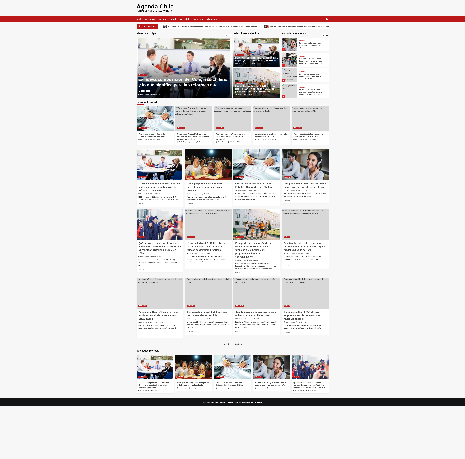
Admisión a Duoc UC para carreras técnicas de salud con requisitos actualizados (230, 136)
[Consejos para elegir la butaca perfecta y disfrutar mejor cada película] (186, 68)
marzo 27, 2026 (302, 190)
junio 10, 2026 (253, 63)
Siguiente (238, 344)
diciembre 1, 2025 (235, 142)
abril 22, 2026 (156, 139)
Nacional (162, 19)
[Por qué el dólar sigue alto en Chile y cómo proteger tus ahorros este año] (305, 164)
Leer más (141, 204)
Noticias (198, 19)
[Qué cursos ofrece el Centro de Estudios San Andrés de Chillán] (155, 118)
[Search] (327, 19)
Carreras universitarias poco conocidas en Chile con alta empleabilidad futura (311, 61)
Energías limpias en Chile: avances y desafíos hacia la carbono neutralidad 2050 (310, 76)
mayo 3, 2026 (159, 94)
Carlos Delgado (147, 94)
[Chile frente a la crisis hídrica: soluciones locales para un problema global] (289, 91)
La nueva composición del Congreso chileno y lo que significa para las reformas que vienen (159, 187)
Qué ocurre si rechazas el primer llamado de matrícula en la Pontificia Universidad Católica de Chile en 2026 (168, 26)
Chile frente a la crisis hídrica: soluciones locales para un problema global (311, 92)
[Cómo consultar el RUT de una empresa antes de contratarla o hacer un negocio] (305, 293)
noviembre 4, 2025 (273, 139)
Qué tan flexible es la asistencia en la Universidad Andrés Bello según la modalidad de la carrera (266, 26)
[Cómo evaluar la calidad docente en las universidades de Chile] (271, 118)
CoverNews (245, 402)
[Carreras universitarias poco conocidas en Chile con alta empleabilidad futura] (289, 60)
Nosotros (150, 19)
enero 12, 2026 (253, 94)
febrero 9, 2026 (156, 256)
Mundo (173, 19)
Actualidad (185, 19)
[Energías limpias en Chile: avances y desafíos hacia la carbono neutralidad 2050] (289, 75)
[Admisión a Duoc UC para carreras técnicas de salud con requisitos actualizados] (232, 118)
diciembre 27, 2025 (303, 253)
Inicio (139, 19)
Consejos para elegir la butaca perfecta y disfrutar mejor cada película (205, 187)
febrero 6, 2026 (195, 142)
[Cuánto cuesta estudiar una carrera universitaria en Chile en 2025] (310, 118)
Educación (211, 19)
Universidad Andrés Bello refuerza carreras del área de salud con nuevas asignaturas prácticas (193, 136)
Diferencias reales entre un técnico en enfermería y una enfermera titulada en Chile (310, 45)
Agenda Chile (155, 6)
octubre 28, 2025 (312, 139)
